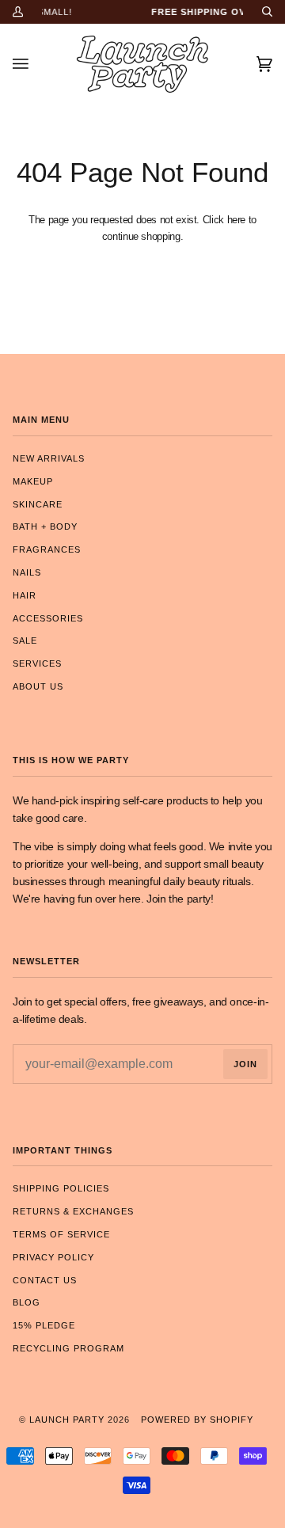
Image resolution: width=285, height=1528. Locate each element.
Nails (27, 572)
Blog (26, 1302)
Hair (24, 595)
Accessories (48, 618)
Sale (25, 640)
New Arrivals (49, 458)
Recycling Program (68, 1348)
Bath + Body (45, 526)
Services (37, 663)
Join (245, 1064)
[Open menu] (36, 64)
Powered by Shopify (197, 1419)
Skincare (38, 504)
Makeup (33, 481)
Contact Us (45, 1280)
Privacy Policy (53, 1257)
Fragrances (47, 549)
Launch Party (66, 1419)
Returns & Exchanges (73, 1211)
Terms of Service (61, 1234)
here (236, 220)
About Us (38, 686)
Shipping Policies (61, 1188)
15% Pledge (44, 1325)
